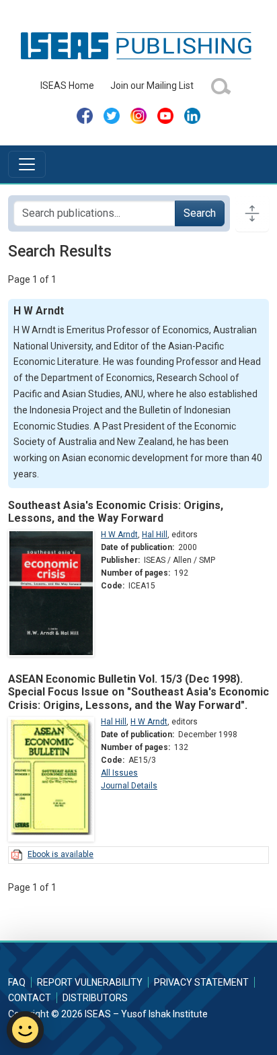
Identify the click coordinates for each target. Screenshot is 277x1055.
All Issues (119, 773)
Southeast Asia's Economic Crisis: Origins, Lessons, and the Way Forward (115, 511)
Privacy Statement (201, 982)
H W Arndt (119, 534)
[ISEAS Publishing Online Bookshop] (138, 45)
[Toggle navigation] (27, 164)
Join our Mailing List (152, 85)
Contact (29, 997)
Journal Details (129, 785)
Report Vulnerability (90, 982)
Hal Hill (154, 534)
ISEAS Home (67, 85)
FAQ (17, 982)
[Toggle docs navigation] (252, 213)
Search (200, 213)
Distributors (95, 997)
